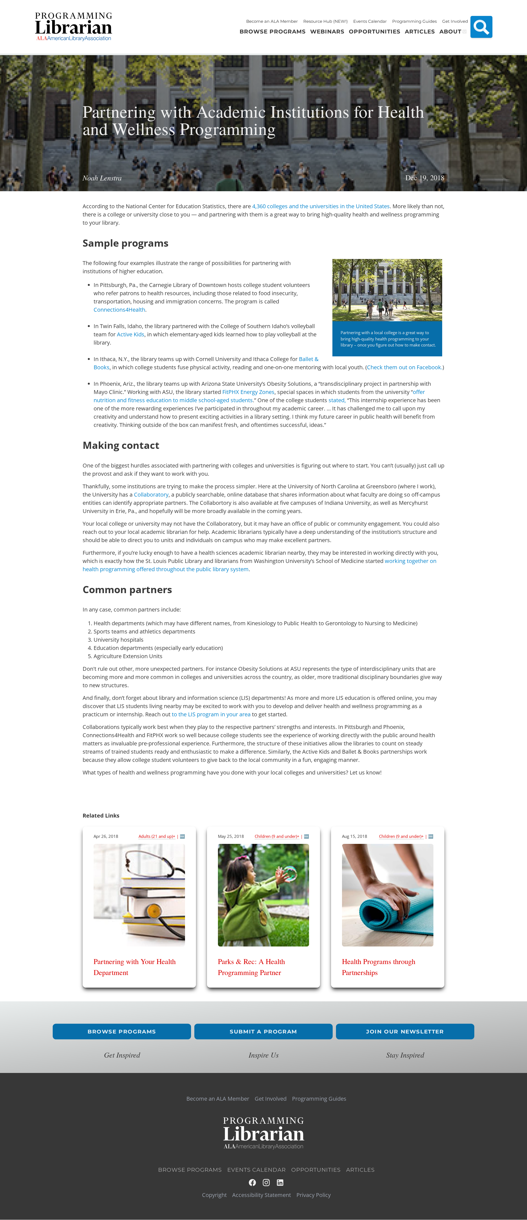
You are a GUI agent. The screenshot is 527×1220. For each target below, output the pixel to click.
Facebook (253, 1182)
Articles (360, 1170)
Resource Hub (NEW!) (325, 21)
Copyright (214, 1195)
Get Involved (455, 21)
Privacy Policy (313, 1195)
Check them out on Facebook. (404, 367)
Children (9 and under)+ (277, 836)
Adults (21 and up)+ (157, 836)
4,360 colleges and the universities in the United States (321, 206)
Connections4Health (119, 309)
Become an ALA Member (272, 21)
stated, (337, 400)
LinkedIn (280, 1182)
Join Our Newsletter (405, 1032)
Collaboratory (151, 494)
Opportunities (316, 1170)
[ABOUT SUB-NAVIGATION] (464, 31)
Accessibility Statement (261, 1195)
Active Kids (130, 334)
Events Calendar (370, 21)
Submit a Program (263, 1032)
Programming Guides (414, 21)
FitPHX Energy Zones (248, 392)
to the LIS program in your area (211, 714)
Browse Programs (122, 1032)
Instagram (267, 1182)
